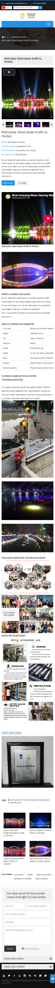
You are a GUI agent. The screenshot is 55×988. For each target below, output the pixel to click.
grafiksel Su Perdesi (23, 878)
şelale (30, 874)
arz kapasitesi (8, 154)
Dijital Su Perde (19, 37)
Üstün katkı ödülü (11, 732)
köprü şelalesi (42, 878)
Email (8, 182)
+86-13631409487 (39, 3)
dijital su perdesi (44, 874)
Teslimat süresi (9, 150)
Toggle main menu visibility (49, 24)
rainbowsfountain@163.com (16, 3)
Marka (5, 142)
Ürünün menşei (9, 146)
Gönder (10, 949)
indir (22, 183)
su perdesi (19, 874)
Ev (4, 37)
